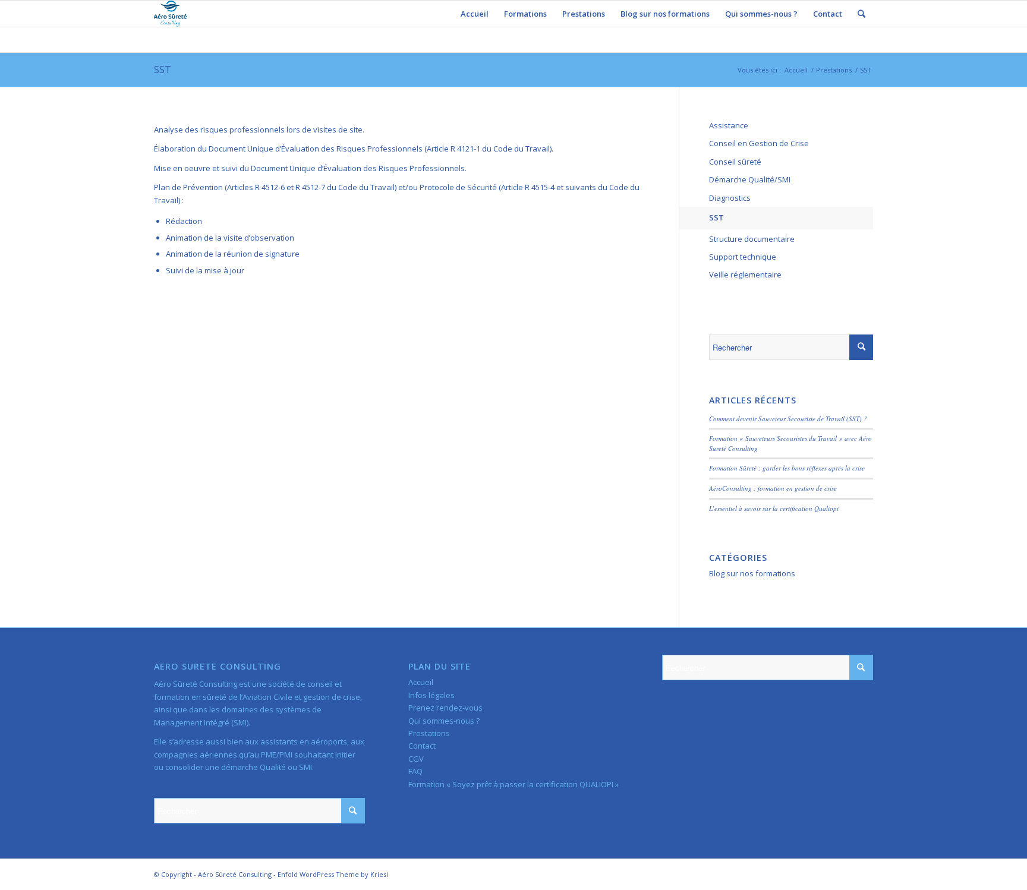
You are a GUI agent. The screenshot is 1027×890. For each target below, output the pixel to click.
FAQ (415, 771)
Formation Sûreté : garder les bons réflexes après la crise (787, 467)
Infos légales (431, 695)
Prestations (834, 69)
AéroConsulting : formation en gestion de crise (773, 488)
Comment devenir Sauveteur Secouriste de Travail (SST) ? (788, 418)
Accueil (796, 69)
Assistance (728, 125)
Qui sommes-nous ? (444, 720)
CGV (416, 758)
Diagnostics (730, 197)
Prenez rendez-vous (445, 707)
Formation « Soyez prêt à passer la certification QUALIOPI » (513, 784)
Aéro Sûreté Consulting (235, 874)
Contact (422, 745)
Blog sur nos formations (752, 573)
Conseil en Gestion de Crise (759, 143)
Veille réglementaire (745, 274)
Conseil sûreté (735, 161)
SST (162, 69)
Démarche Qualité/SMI (749, 179)
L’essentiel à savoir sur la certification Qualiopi (774, 508)
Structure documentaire (752, 238)
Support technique (742, 256)
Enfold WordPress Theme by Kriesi (333, 874)
